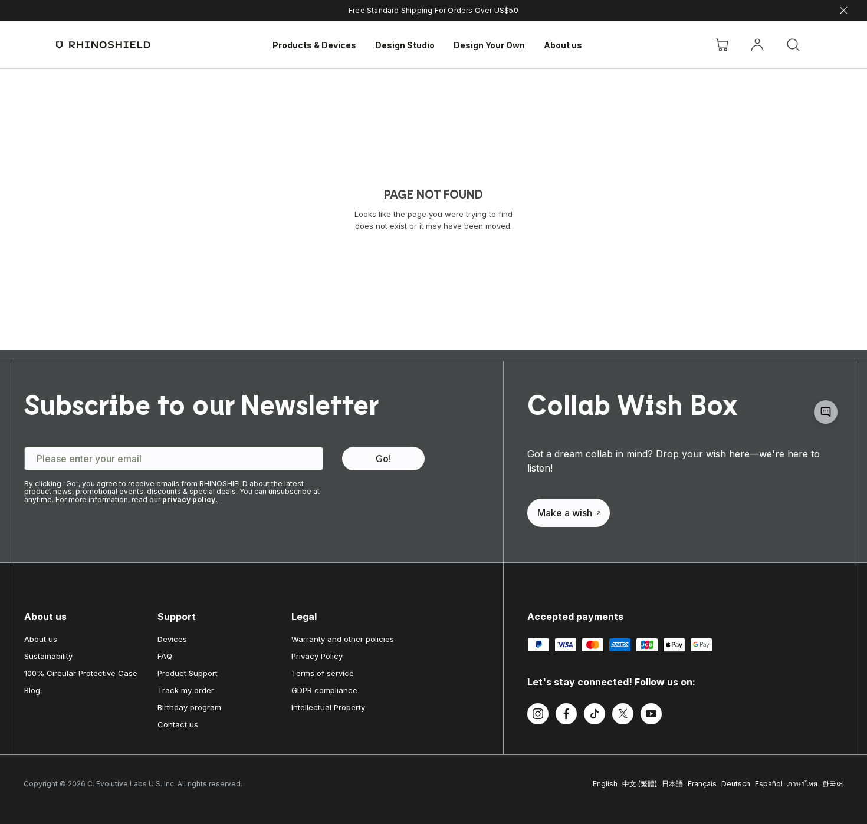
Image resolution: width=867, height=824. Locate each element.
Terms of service (322, 673)
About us (563, 45)
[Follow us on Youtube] (651, 715)
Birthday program (189, 707)
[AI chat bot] (826, 412)
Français (702, 783)
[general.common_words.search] (793, 45)
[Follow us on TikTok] (594, 715)
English (605, 783)
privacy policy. (190, 499)
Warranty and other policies (342, 639)
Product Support (187, 673)
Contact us (177, 724)
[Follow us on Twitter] (622, 715)
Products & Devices (314, 45)
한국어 (832, 783)
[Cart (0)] (722, 45)
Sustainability (48, 656)
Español (769, 783)
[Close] (844, 11)
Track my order (185, 690)
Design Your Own (489, 45)
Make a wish (564, 513)
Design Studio (405, 45)
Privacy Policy (317, 656)
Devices (172, 639)
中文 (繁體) (639, 783)
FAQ (164, 656)
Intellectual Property (328, 707)
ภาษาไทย (802, 783)
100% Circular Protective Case (80, 673)
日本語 (672, 783)
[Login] (757, 45)
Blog (32, 690)
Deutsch (735, 783)
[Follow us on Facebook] (566, 715)
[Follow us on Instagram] (538, 715)
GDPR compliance (324, 690)
